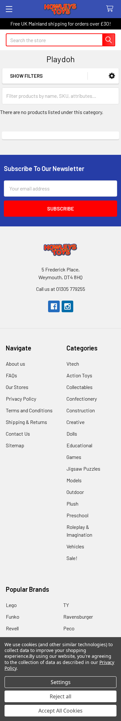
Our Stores (17, 387)
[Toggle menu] (9, 9)
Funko (12, 616)
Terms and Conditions (29, 410)
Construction (80, 410)
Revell (12, 628)
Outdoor (75, 492)
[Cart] (111, 9)
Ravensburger (78, 616)
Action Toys (79, 375)
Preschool (77, 515)
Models (74, 480)
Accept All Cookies (60, 710)
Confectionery (81, 398)
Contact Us (18, 433)
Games (73, 457)
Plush (72, 503)
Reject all (60, 696)
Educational (79, 445)
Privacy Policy (21, 398)
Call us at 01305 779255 (60, 289)
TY (66, 605)
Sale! (71, 558)
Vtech (72, 363)
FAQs (11, 375)
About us (15, 363)
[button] (112, 76)
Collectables (79, 387)
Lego (11, 605)
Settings (61, 682)
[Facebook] (54, 306)
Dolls (71, 433)
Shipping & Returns (26, 422)
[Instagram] (67, 306)
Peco (69, 628)
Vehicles (75, 546)
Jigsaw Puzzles (83, 468)
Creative (75, 422)
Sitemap (15, 445)
